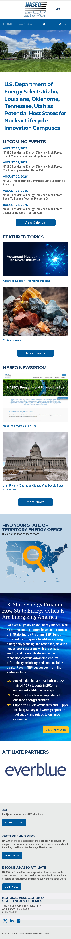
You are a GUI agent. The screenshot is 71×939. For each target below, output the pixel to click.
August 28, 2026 (15, 191)
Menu (59, 9)
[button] (49, 109)
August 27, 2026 (15, 176)
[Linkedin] (12, 921)
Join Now (11, 886)
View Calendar (36, 222)
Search (61, 24)
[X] (5, 921)
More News (35, 502)
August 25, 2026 (15, 148)
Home (8, 24)
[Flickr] (19, 921)
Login (45, 24)
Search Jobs (14, 822)
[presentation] (5, 769)
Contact (26, 24)
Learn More (56, 729)
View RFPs (12, 855)
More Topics (35, 353)
